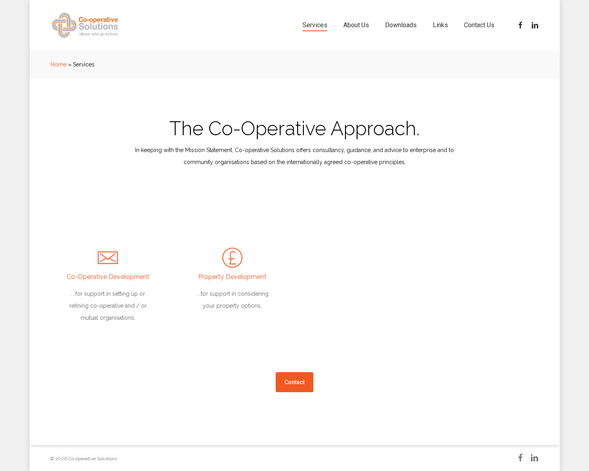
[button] (294, 382)
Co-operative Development (108, 277)
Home (58, 64)
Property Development (232, 277)
